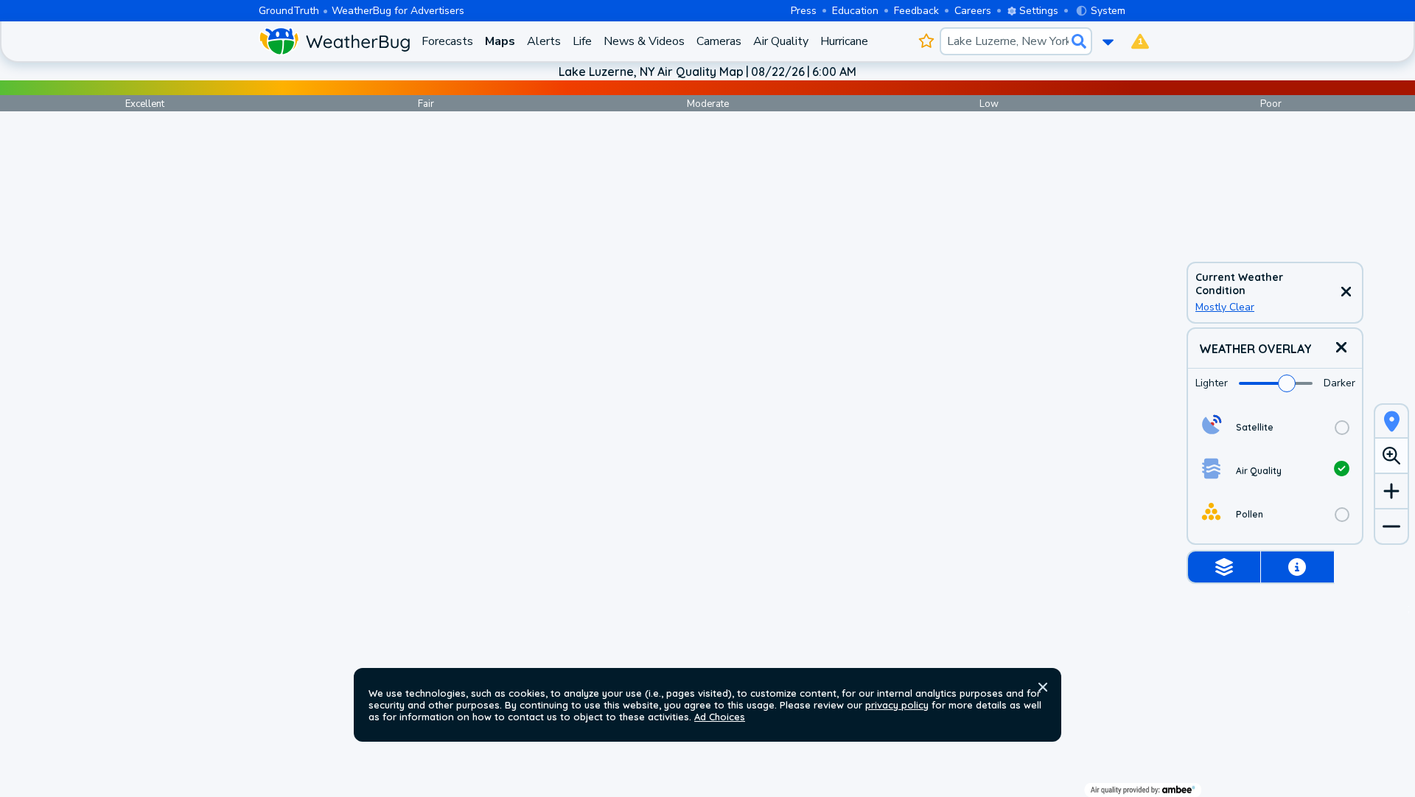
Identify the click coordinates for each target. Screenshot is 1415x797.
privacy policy (897, 705)
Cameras (718, 41)
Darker (1339, 383)
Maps (500, 41)
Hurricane (844, 41)
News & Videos (644, 41)
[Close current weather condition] (1346, 293)
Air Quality (780, 41)
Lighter (1211, 383)
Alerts (544, 41)
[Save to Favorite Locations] (926, 41)
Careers (972, 11)
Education (855, 11)
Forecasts (447, 41)
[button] (1042, 687)
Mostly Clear (1224, 307)
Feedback (916, 11)
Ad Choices (719, 717)
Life (582, 41)
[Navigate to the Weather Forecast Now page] (334, 41)
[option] (1275, 427)
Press (804, 11)
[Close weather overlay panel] (1341, 348)
